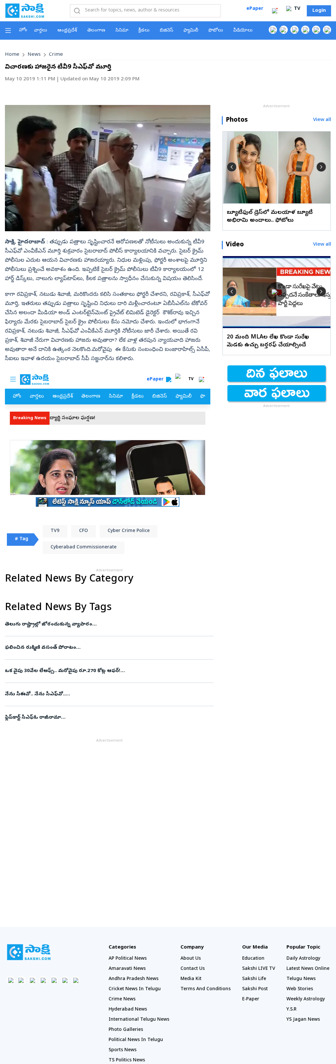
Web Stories (299, 989)
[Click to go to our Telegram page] (65, 980)
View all (322, 120)
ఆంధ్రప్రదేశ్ (67, 31)
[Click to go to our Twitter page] (294, 30)
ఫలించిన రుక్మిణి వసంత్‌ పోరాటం (108, 648)
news (34, 54)
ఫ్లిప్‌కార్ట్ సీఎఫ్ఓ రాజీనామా (102, 717)
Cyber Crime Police (129, 531)
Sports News (122, 1050)
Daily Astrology (303, 959)
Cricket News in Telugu (135, 989)
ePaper (254, 9)
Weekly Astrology (305, 999)
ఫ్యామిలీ (190, 31)
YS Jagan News (303, 1020)
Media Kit (190, 979)
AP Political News (128, 959)
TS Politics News (127, 1060)
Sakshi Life (254, 979)
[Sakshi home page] (29, 952)
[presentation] (232, 167)
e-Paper (250, 999)
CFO (83, 531)
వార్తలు (40, 31)
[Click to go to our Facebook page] (273, 30)
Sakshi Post (255, 989)
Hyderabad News (128, 1010)
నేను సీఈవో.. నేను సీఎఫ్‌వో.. (101, 694)
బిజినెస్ (166, 31)
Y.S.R (291, 1010)
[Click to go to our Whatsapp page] (284, 30)
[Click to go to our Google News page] (327, 30)
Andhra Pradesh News (133, 979)
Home (12, 54)
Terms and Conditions (205, 989)
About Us (190, 959)
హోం (23, 30)
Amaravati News (127, 969)
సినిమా (122, 31)
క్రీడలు (144, 31)
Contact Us (192, 969)
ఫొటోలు (215, 31)
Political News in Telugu (136, 1040)
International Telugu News (139, 1020)
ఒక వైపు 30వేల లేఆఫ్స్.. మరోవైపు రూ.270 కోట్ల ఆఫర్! (108, 671)
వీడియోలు (243, 31)
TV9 (55, 531)
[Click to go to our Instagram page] (305, 30)
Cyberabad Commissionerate (83, 547)
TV (296, 9)
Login (319, 11)
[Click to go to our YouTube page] (316, 30)
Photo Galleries (126, 1030)
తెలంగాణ (96, 31)
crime (56, 54)
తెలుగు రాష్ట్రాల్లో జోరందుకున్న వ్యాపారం (99, 624)
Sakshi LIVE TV (258, 969)
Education (253, 959)
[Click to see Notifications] (275, 11)
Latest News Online (307, 969)
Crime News (122, 999)
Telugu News (301, 979)
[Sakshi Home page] (24, 10)
